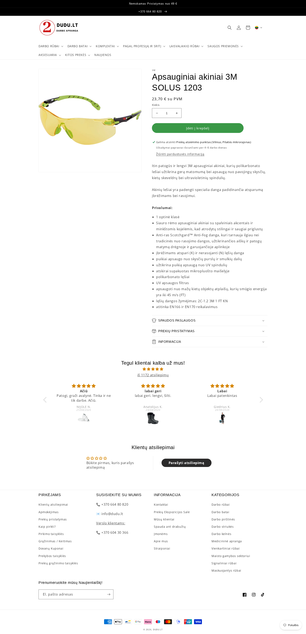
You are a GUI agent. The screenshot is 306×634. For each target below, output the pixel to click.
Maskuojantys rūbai (226, 570)
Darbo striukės (222, 527)
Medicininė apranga (226, 541)
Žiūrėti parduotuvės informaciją (180, 154)
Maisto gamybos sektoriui (230, 556)
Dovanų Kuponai (51, 548)
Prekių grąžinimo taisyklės (58, 563)
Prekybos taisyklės (52, 556)
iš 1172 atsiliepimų (153, 375)
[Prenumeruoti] (108, 594)
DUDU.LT (158, 629)
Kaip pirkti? (47, 527)
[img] (153, 369)
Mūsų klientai (164, 519)
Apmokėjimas (49, 512)
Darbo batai (220, 512)
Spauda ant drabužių (170, 527)
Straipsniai (162, 548)
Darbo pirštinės (223, 519)
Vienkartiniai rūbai (225, 548)
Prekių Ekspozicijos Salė (172, 512)
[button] (50, 46)
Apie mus (161, 541)
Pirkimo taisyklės (51, 534)
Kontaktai (161, 504)
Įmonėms (161, 534)
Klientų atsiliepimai (53, 504)
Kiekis (155, 105)
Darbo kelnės (221, 534)
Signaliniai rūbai (223, 563)
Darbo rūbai (220, 504)
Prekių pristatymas (53, 519)
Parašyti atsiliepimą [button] (186, 463)
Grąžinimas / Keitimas (55, 541)
